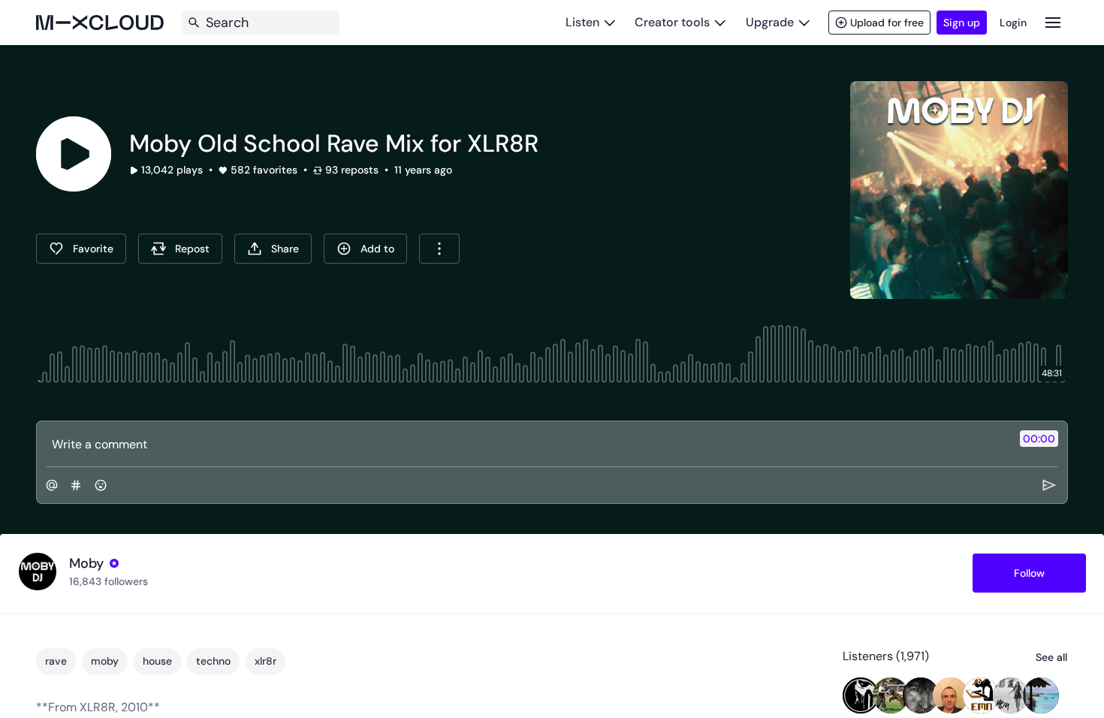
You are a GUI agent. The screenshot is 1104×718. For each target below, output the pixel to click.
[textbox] (527, 443)
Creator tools (672, 22)
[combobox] (439, 249)
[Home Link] (100, 22)
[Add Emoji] (100, 485)
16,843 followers (108, 581)
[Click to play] (73, 154)
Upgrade (770, 22)
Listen (582, 22)
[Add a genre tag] (76, 485)
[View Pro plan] (114, 563)
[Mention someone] (52, 485)
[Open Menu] (1053, 22)
